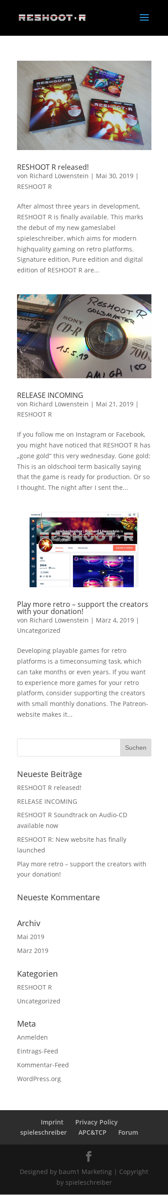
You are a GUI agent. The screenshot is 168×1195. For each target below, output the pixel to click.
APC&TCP (92, 1132)
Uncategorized (38, 630)
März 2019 (32, 950)
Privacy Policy (96, 1122)
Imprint (52, 1122)
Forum (128, 1132)
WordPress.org (39, 1078)
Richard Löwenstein (59, 175)
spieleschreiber (43, 1132)
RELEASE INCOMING (50, 395)
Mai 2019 (30, 936)
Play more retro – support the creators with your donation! (82, 607)
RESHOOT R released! (53, 167)
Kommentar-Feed (43, 1065)
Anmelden (32, 1037)
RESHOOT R (34, 186)
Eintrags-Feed (37, 1051)
